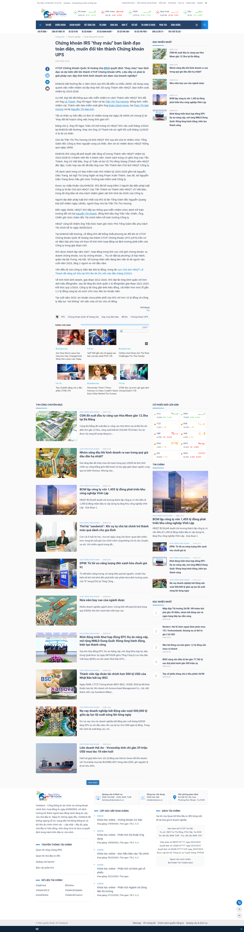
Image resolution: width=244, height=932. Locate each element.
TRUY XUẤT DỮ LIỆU (174, 31)
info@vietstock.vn (155, 800)
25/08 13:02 (107, 707)
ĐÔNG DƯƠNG (176, 24)
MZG (185, 443)
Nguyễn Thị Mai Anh (82, 109)
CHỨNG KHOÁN (60, 24)
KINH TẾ (124, 24)
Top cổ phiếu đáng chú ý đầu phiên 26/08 (183, 674)
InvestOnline (42, 895)
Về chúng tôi (149, 923)
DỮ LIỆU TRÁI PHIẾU (140, 31)
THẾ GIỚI (134, 24)
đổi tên (125, 317)
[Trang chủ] (49, 795)
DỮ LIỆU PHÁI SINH (123, 31)
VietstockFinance (128, 3)
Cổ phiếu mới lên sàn (166, 404)
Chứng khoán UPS (139, 317)
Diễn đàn (162, 3)
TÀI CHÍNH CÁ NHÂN (148, 24)
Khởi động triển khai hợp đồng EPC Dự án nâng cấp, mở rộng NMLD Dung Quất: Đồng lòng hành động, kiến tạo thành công (114, 640)
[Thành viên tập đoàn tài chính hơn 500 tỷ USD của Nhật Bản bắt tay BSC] (56, 684)
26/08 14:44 (167, 637)
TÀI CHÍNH (102, 24)
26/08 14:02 (174, 65)
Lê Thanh (70, 101)
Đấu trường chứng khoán (147, 3)
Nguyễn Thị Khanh (86, 213)
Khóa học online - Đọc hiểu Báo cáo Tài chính (123, 853)
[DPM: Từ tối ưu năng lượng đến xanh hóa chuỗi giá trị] (56, 573)
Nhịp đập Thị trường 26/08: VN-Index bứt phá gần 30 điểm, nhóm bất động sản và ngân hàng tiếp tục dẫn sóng (183, 612)
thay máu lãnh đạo (110, 317)
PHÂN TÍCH (163, 24)
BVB (185, 423)
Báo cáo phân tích (45, 868)
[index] (75, 12)
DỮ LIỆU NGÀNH (87, 31)
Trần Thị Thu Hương (116, 101)
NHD (185, 453)
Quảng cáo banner (45, 862)
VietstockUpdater (73, 890)
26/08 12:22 (107, 523)
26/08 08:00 (167, 677)
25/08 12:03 (107, 744)
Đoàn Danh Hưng (119, 105)
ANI (158, 453)
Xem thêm (92, 782)
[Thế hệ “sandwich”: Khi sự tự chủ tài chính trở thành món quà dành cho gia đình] (56, 536)
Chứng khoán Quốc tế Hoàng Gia (83, 317)
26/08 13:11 (173, 95)
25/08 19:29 (107, 670)
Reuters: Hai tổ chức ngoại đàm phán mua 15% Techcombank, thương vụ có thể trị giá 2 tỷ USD (184, 630)
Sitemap (137, 923)
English (200, 3)
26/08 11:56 (166, 666)
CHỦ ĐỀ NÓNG (42, 31)
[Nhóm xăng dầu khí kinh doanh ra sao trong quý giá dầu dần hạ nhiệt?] (160, 69)
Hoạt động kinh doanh (162, 516)
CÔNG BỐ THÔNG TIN (58, 31)
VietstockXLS (42, 890)
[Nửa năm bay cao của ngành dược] (160, 84)
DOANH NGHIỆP (75, 24)
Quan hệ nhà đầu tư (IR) (48, 856)
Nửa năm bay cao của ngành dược (187, 83)
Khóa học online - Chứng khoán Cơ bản (119, 819)
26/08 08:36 (167, 652)
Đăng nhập (190, 3)
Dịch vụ (181, 3)
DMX (185, 413)
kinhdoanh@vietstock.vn (113, 800)
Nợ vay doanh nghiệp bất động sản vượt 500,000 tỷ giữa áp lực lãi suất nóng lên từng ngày (187, 587)
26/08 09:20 (174, 80)
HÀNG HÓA (114, 24)
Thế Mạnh (145, 307)
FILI (148, 310)
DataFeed (41, 885)
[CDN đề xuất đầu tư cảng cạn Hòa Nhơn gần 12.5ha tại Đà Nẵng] (160, 53)
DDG (159, 443)
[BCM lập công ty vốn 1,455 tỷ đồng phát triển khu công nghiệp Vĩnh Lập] (160, 99)
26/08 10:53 (107, 560)
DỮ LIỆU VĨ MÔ (73, 31)
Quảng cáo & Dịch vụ (196, 923)
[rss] (206, 2)
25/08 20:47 (174, 110)
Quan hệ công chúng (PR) (49, 850)
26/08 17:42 (174, 49)
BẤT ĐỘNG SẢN (89, 24)
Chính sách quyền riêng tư (171, 923)
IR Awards (172, 3)
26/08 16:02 (167, 619)
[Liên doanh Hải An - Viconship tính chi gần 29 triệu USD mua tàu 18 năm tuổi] (56, 758)
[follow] (37, 929)
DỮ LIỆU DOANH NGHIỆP (104, 31)
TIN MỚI (48, 24)
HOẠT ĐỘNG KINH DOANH (89, 412)
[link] (197, 24)
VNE (185, 433)
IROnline (69, 885)
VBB (158, 433)
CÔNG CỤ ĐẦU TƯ (157, 31)
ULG (159, 413)
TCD (159, 423)
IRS (107, 68)
